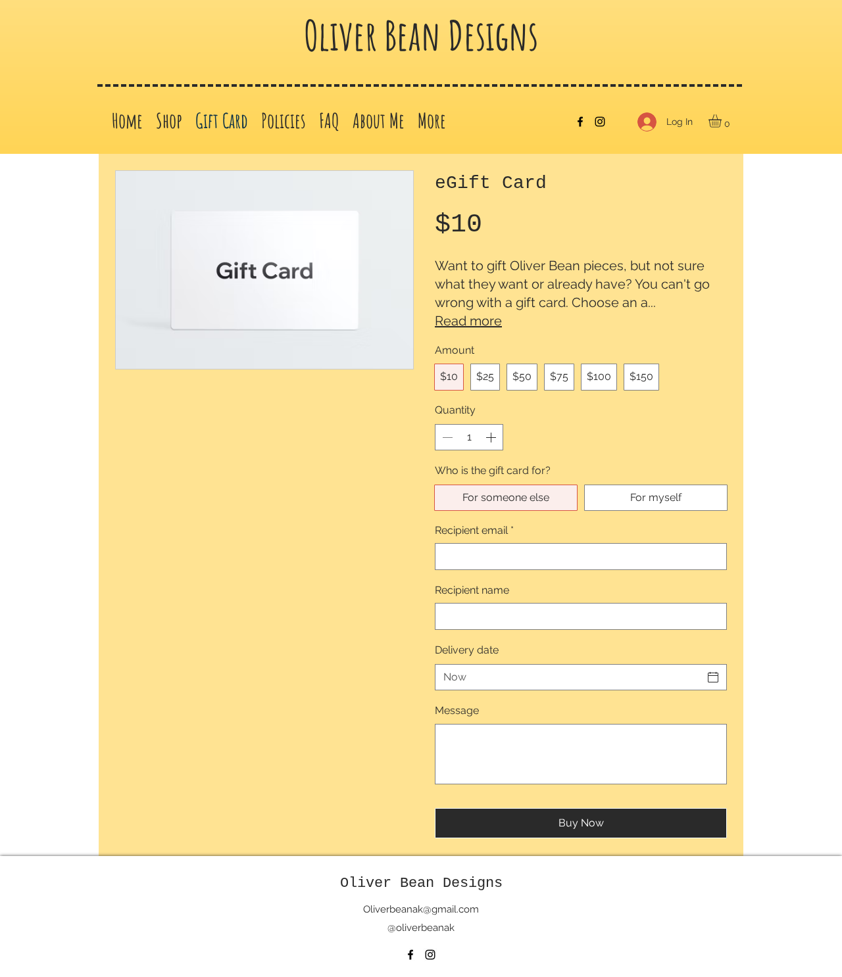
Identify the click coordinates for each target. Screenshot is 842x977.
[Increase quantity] (492, 437)
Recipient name (472, 590)
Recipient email (474, 530)
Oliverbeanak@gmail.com (421, 909)
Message (457, 710)
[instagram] (600, 121)
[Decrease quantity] (446, 437)
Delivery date (467, 650)
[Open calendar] (713, 677)
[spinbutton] (469, 437)
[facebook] (580, 121)
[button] (722, 121)
